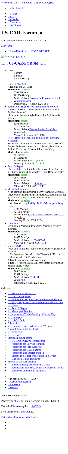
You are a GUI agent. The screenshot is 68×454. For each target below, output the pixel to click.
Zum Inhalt (6, 46)
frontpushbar (24, 101)
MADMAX (40, 240)
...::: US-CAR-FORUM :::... (23, 63)
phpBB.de (36, 406)
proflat (10, 411)
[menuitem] (12, 13)
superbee (25, 89)
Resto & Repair (15, 166)
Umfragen (13, 223)
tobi (20, 217)
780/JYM (34, 277)
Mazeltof (25, 411)
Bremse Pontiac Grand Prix (43, 129)
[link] (37, 94)
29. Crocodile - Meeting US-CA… (46, 214)
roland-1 (22, 132)
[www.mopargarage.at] (13, 56)
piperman (38, 183)
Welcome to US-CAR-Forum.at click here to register (27, 2)
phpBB (17, 401)
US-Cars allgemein (17, 84)
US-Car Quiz (14, 245)
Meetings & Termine (18, 189)
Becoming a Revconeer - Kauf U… (47, 98)
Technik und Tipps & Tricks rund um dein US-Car (33, 106)
